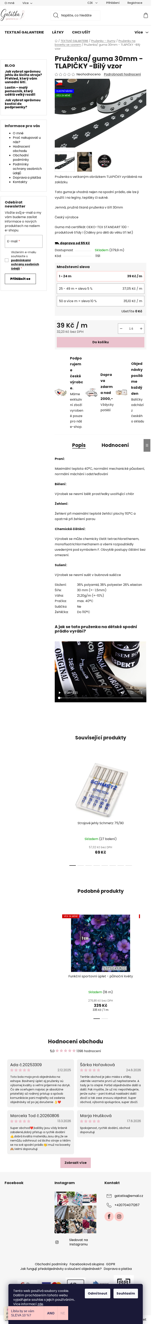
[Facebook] (109, 1216)
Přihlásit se (20, 278)
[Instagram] (119, 1216)
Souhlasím (126, 1293)
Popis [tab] (79, 445)
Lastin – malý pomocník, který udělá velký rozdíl (20, 91)
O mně (9, 3)
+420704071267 (127, 1205)
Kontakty (20, 182)
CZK (90, 3)
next (143, 812)
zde (40, 1304)
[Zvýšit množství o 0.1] (141, 329)
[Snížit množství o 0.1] (121, 329)
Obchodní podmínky (21, 157)
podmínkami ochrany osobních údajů (25, 264)
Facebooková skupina (87, 1264)
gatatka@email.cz (128, 1196)
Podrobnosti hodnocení (122, 74)
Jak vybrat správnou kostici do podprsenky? (23, 103)
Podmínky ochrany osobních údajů (27, 168)
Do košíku (100, 342)
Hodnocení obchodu (21, 148)
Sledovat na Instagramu (78, 1242)
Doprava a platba (27, 177)
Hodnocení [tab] (115, 445)
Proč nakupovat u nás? (27, 139)
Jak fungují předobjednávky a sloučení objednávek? (61, 1268)
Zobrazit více (76, 1162)
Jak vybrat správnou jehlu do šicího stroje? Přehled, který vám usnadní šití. (23, 77)
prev (58, 812)
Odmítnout (97, 1293)
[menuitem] (24, 32)
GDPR (110, 1264)
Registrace (135, 3)
